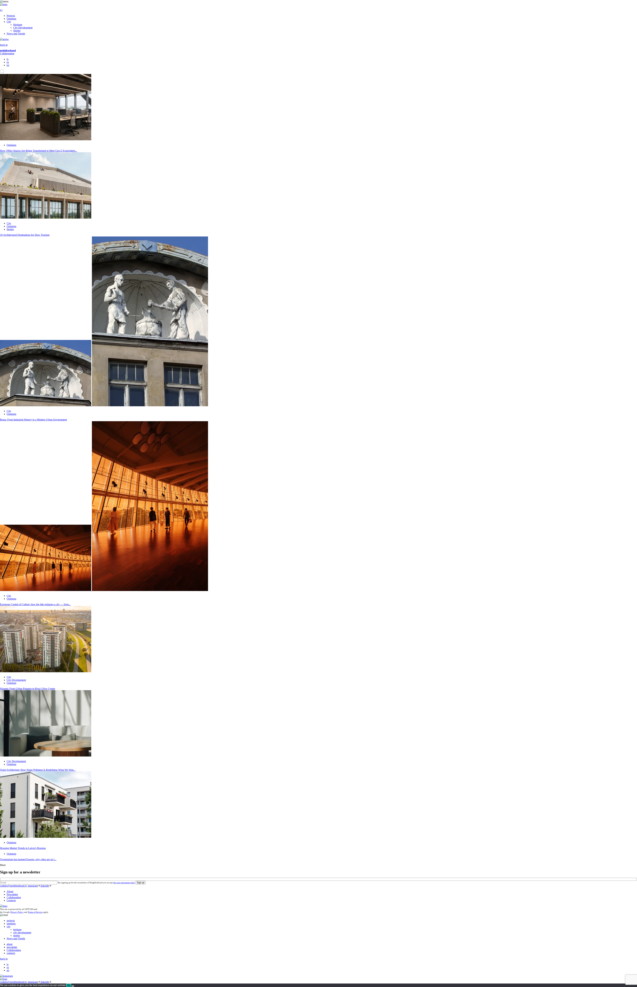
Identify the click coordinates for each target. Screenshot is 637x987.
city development (22, 932)
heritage (17, 929)
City (9, 21)
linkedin (45, 885)
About (10, 891)
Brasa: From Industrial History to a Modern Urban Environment (33, 419)
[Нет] (72, 986)
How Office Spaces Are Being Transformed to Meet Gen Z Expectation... (38, 150)
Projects (11, 15)
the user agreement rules (124, 882)
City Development (23, 27)
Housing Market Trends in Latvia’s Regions (23, 848)
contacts (11, 953)
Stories (16, 30)
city (8, 926)
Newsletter (12, 894)
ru (8, 62)
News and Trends (16, 33)
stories (16, 935)
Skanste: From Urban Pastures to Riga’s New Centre (27, 688)
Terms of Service (35, 912)
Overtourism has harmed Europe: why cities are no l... (28, 859)
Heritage (17, 24)
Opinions (11, 18)
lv (8, 59)
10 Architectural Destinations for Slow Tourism (24, 234)
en (8, 65)
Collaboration (7, 53)
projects (11, 920)
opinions (11, 923)
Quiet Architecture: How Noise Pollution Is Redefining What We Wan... (37, 769)
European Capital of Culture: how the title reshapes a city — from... (35, 604)
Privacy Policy (17, 912)
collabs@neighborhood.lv (13, 885)
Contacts (11, 900)
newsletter (12, 947)
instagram (33, 885)
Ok (68, 985)
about (9, 944)
